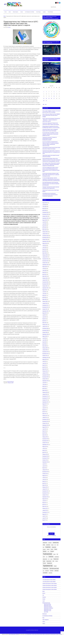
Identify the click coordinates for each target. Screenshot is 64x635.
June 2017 (44, 407)
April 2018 (44, 388)
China (44, 544)
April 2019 (44, 367)
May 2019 (44, 365)
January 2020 (44, 349)
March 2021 (44, 322)
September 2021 (45, 311)
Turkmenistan (47, 554)
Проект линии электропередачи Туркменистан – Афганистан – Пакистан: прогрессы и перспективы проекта (51, 120)
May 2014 (44, 467)
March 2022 (44, 299)
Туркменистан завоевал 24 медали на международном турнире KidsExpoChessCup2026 (49, 138)
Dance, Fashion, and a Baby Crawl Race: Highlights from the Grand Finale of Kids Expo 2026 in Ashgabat (51, 115)
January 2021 (44, 326)
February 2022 (45, 301)
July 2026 (44, 204)
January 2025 (44, 233)
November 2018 (45, 376)
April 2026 (44, 210)
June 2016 (44, 429)
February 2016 (45, 436)
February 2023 (45, 278)
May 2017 (44, 409)
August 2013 (44, 475)
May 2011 (44, 520)
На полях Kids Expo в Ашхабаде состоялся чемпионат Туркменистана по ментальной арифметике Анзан (50, 134)
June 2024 (44, 247)
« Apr (43, 104)
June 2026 (44, 206)
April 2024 (44, 251)
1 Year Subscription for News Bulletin (49, 579)
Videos (43, 621)
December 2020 (45, 328)
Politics (52, 549)
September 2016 (45, 425)
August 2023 (44, 266)
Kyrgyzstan (54, 547)
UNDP (44, 556)
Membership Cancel (47, 605)
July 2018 (44, 382)
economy (48, 544)
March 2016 (44, 434)
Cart (43, 595)
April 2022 (44, 297)
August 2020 (44, 336)
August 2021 (44, 313)
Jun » (46, 104)
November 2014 (45, 458)
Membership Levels (47, 610)
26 (51, 98)
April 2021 (44, 320)
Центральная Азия (54, 568)
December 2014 (45, 456)
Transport (52, 551)
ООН (53, 561)
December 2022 (45, 282)
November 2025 (45, 214)
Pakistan (48, 549)
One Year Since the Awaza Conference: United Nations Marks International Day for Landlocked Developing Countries (50, 174)
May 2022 (44, 295)
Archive (43, 593)
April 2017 (44, 411)
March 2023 (44, 276)
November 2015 (45, 440)
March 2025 (44, 229)
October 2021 (44, 309)
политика (51, 570)
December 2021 (45, 305)
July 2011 (44, 516)
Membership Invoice (47, 609)
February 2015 (45, 454)
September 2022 (45, 287)
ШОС (12, 382)
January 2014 (44, 469)
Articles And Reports (10, 381)
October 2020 (44, 332)
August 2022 (44, 289)
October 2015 (44, 442)
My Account (44, 613)
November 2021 (45, 307)
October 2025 (44, 216)
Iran (43, 547)
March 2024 (44, 253)
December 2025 (45, 212)
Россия (44, 563)
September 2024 (45, 241)
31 (46, 100)
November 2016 (45, 421)
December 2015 (45, 438)
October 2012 (44, 494)
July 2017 (44, 405)
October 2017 (44, 400)
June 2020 (44, 340)
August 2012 (44, 498)
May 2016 (44, 431)
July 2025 (44, 222)
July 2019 (44, 361)
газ (43, 570)
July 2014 (44, 463)
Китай (44, 561)
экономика (45, 572)
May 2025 (44, 225)
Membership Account (46, 602)
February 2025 (45, 231)
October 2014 (44, 460)
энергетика (50, 572)
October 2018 (44, 378)
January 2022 (44, 303)
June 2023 (44, 270)
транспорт (56, 570)
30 (43, 100)
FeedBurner (54, 535)
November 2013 (45, 471)
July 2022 (44, 291)
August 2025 (44, 220)
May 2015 (44, 450)
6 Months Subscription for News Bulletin (49, 587)
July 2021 (44, 314)
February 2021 (45, 324)
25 (48, 98)
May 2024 (44, 249)
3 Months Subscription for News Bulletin (49, 583)
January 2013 (44, 489)
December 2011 (45, 512)
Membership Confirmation (48, 608)
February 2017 (45, 415)
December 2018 (45, 374)
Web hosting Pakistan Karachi (37, 634)
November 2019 (45, 353)
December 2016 (45, 419)
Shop (43, 617)
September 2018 (45, 380)
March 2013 (44, 485)
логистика (47, 570)
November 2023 (45, 260)
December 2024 (45, 235)
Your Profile (46, 611)
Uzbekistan (51, 556)
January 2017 (44, 417)
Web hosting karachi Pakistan (48, 634)
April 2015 (44, 452)
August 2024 (44, 243)
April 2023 (44, 274)
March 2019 (44, 369)
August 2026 (44, 202)
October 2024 (44, 239)
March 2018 (44, 390)
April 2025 (44, 227)
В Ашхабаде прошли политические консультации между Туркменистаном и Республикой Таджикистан (50, 194)
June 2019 (44, 363)
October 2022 (44, 285)
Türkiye (54, 554)
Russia (55, 549)
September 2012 (45, 496)
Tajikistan (44, 551)
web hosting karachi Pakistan (14, 634)
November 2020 (45, 330)
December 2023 (45, 258)
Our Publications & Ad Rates (47, 615)
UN (57, 554)
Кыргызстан (48, 561)
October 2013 (44, 473)
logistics (44, 549)
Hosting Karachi (29, 634)
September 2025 (45, 218)
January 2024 (44, 256)
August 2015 (44, 446)
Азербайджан (57, 556)
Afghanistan (45, 542)
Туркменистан (47, 566)
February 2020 (45, 347)
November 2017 (45, 398)
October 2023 (44, 262)
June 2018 (44, 384)
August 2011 (44, 514)
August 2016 (44, 427)
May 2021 (44, 318)
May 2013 (44, 481)
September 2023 (45, 264)
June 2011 (44, 518)
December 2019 (45, 351)
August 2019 (44, 359)
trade (48, 551)
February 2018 (45, 392)
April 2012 (44, 504)
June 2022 (44, 293)
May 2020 (44, 342)
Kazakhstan (48, 547)
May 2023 (44, 272)
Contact (43, 599)
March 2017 (44, 413)
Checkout (44, 597)
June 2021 (44, 316)
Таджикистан (49, 563)
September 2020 (45, 334)
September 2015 (45, 444)
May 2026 (44, 208)
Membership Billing (47, 604)
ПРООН (57, 561)
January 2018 (44, 394)
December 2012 (45, 491)
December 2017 (45, 396)
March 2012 (44, 506)
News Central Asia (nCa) (13, 4)
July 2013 (44, 477)
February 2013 (45, 487)
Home (5, 16)
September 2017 (45, 402)
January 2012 (44, 510)
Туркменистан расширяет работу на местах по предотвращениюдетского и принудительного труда (51, 152)
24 (46, 98)
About (43, 591)
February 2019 (45, 371)
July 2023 (44, 268)
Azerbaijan (49, 542)
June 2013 (44, 479)
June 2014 (44, 465)
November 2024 (45, 237)
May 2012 (44, 502)
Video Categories (45, 619)
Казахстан (56, 559)
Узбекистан (10, 382)
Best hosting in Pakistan (58, 634)
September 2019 (45, 357)
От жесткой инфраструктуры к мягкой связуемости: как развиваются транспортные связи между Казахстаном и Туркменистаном (51, 179)
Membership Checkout (48, 606)
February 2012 (45, 508)
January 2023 (44, 280)
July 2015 (44, 448)
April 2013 (44, 483)
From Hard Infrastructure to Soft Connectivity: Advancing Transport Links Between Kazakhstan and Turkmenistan (50, 184)
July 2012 (44, 500)
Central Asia (55, 542)
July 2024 (44, 245)
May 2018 (44, 386)
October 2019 (44, 355)
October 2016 (44, 423)
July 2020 (44, 338)
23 (43, 98)
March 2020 (44, 345)
